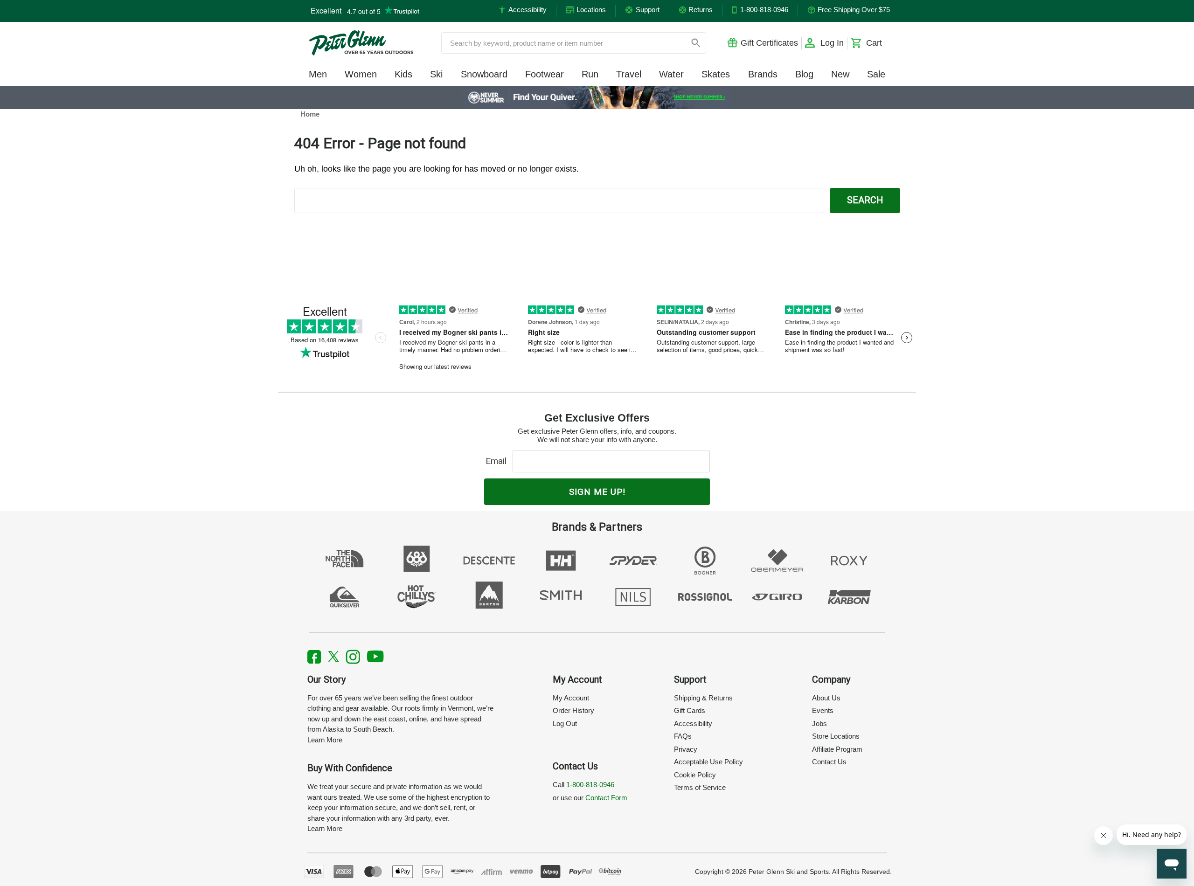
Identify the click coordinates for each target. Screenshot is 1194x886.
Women (361, 74)
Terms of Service (700, 787)
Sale (876, 74)
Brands (762, 74)
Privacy (685, 749)
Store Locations (836, 736)
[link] (597, 97)
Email (498, 461)
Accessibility (693, 723)
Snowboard (484, 74)
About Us (826, 698)
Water (671, 74)
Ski (436, 74)
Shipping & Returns (703, 698)
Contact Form (606, 798)
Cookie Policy (695, 775)
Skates (715, 74)
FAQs (683, 736)
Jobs (819, 723)
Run (590, 74)
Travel (628, 74)
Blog (804, 74)
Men (318, 74)
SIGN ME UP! (597, 491)
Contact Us (829, 762)
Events (822, 710)
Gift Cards (689, 710)
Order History (573, 710)
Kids (403, 74)
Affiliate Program (837, 749)
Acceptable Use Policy (708, 762)
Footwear (544, 74)
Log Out (565, 723)
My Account (571, 698)
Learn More (324, 740)
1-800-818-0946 (590, 785)
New (840, 74)
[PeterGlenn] (361, 42)
